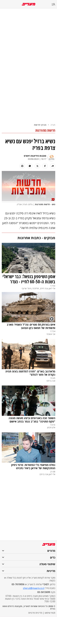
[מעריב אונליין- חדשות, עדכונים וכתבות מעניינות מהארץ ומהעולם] (28, 4)
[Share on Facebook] (45, 166)
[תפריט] (54, 4)
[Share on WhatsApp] (29, 166)
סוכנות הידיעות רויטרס (35, 155)
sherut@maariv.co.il (33, 588)
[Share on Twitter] (37, 166)
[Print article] (22, 166)
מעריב (52, 124)
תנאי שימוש (50, 612)
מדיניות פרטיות (35, 612)
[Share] (52, 166)
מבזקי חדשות (40, 124)
